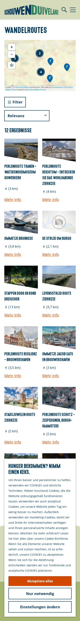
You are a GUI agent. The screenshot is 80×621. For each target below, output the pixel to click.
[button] (15, 58)
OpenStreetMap (22, 87)
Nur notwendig (40, 593)
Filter (18, 102)
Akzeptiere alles (40, 581)
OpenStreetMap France (35, 89)
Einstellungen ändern (40, 606)
